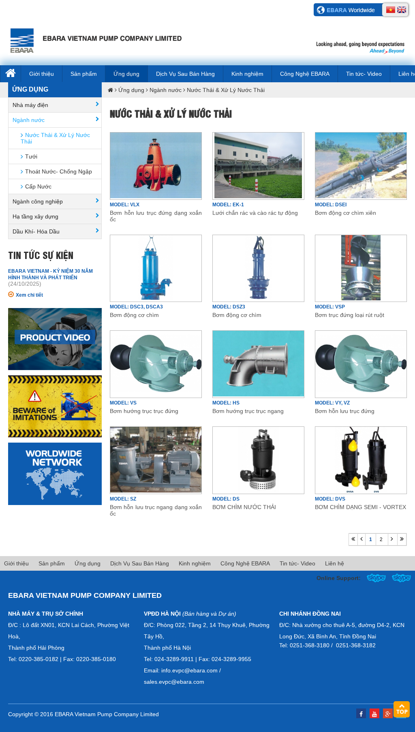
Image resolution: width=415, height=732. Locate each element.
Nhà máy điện (30, 105)
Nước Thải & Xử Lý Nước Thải (226, 90)
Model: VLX (124, 205)
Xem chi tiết (29, 295)
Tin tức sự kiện (40, 254)
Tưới (31, 156)
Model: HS (226, 403)
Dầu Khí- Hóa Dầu (36, 231)
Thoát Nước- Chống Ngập (58, 171)
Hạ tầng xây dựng (35, 216)
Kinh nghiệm (247, 74)
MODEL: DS (226, 499)
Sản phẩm (84, 74)
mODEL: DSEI (331, 205)
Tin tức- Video (364, 74)
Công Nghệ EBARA (304, 74)
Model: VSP (330, 307)
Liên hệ (334, 563)
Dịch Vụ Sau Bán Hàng (185, 74)
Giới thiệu (41, 74)
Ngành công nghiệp (38, 201)
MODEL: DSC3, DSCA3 (136, 307)
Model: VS (123, 403)
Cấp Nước (38, 186)
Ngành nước (166, 90)
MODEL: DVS (330, 499)
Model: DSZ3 (228, 307)
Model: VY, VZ (332, 403)
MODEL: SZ (123, 499)
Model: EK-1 (228, 205)
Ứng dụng (126, 74)
